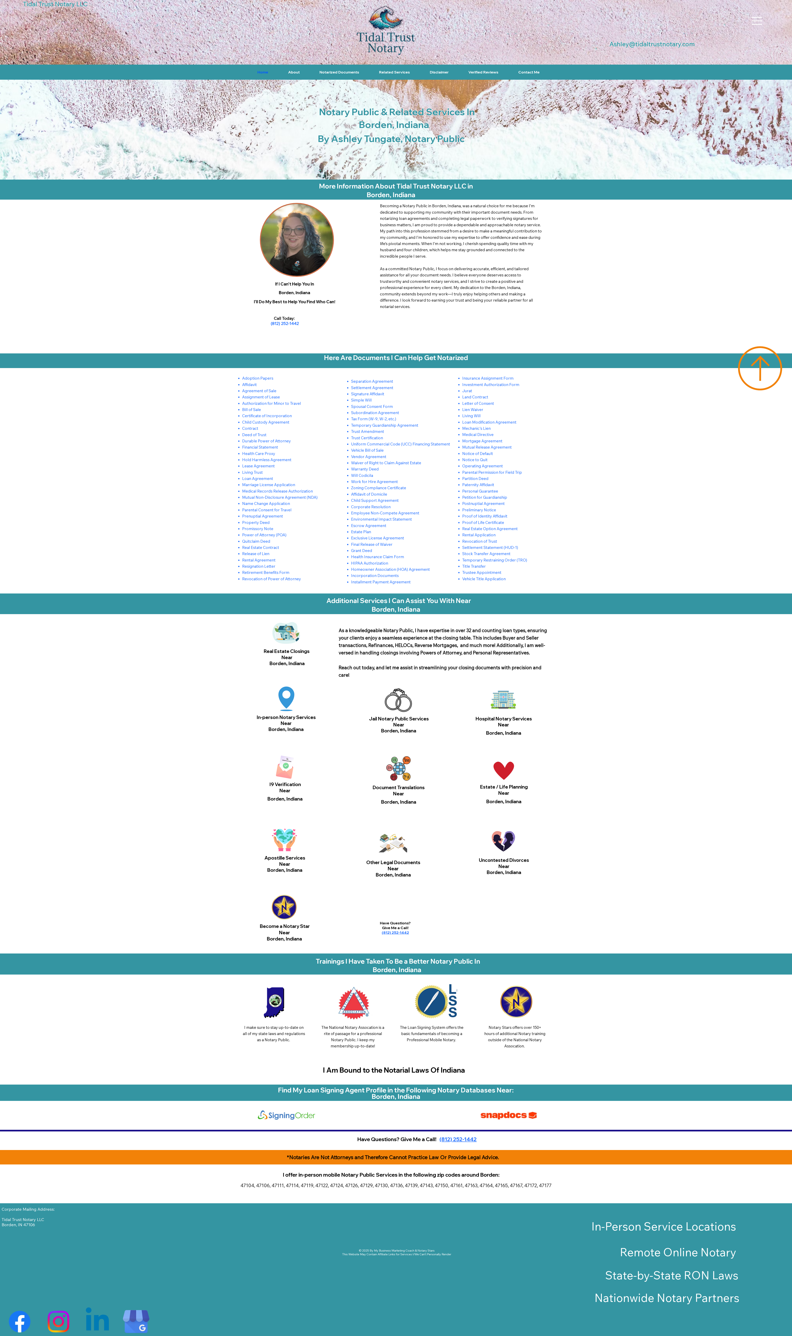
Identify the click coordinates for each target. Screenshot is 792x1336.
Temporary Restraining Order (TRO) (494, 560)
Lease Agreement (258, 465)
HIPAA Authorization (369, 563)
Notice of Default (477, 453)
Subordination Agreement (375, 412)
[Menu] (757, 21)
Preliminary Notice (479, 509)
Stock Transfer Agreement (486, 553)
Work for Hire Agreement (374, 481)
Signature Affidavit (367, 393)
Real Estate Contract (260, 547)
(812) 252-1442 (284, 323)
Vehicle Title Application (484, 578)
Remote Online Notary (678, 1252)
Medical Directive (478, 434)
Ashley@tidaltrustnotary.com (652, 44)
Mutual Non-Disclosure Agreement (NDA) (280, 497)
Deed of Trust (254, 434)
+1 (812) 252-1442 (399, 783)
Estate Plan (361, 531)
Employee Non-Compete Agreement (385, 512)
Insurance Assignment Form (488, 378)
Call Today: (284, 318)
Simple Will (361, 400)
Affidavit (249, 384)
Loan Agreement (257, 478)
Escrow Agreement (368, 525)
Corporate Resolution (371, 506)
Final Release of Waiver (371, 544)
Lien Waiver (472, 409)
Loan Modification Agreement (489, 422)
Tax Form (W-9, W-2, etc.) (373, 418)
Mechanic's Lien (476, 428)
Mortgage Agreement (482, 440)
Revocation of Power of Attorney (271, 578)
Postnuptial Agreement (483, 503)
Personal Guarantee (480, 491)
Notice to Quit (475, 459)
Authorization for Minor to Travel (271, 403)
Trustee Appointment (481, 572)
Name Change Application (266, 503)
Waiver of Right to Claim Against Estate (386, 462)
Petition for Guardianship (484, 497)
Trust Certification (367, 437)
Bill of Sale (251, 409)
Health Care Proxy (258, 453)
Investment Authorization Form (490, 384)
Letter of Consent (478, 403)
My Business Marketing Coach (394, 1250)
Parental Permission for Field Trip (492, 472)
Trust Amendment (367, 431)
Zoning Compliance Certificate (378, 487)
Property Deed (256, 522)
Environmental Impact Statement (381, 519)
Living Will (471, 415)
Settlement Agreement (372, 387)
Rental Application (479, 534)
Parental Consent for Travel (266, 509)
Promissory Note (257, 528)
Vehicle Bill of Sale (367, 450)
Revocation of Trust (479, 541)
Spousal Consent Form (372, 406)
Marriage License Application (268, 484)
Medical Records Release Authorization (277, 491)
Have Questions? (395, 923)
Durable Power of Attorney (266, 440)
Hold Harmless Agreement (266, 459)
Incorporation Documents (375, 575)
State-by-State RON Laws (671, 1275)
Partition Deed (475, 478)
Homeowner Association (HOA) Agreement (390, 569)
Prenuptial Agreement (262, 516)
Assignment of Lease (261, 396)
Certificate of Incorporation (267, 415)
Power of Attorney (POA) (264, 534)
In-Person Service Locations (663, 1226)
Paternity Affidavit (478, 484)
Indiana (453, 1070)
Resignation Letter (258, 566)
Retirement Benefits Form (265, 572)
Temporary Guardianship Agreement (384, 425)
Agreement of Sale (259, 390)
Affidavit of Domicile (369, 494)
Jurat (467, 390)
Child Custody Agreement (265, 422)
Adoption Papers (257, 378)
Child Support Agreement (375, 500)
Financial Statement (260, 447)
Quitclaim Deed (256, 541)
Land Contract (475, 396)
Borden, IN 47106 (18, 1224)
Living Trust (252, 472)
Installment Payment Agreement (381, 581)
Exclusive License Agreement (377, 537)
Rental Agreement (259, 560)
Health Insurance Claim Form (377, 556)
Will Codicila (362, 475)
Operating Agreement (482, 465)
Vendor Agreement (368, 456)
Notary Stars (426, 1250)
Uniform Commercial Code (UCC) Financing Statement (400, 444)
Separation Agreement (372, 381)
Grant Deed (361, 550)
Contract (250, 428)
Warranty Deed (365, 469)
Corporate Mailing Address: (28, 1209)
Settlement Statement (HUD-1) (490, 547)
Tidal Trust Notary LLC (23, 1219)
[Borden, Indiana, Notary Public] (19, 1321)
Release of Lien (255, 553)
